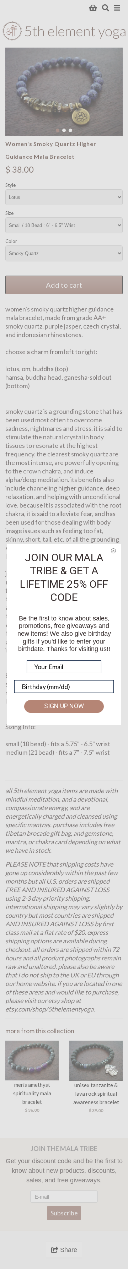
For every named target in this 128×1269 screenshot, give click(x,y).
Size (9, 213)
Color (11, 241)
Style (10, 185)
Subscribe (64, 1210)
